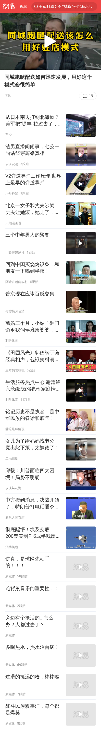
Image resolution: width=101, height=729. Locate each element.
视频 (23, 6)
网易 (9, 6)
